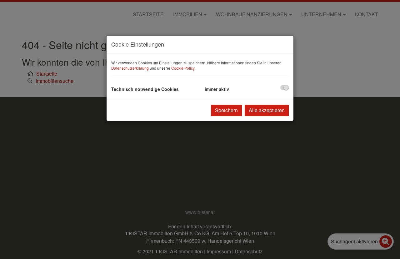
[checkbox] (284, 87)
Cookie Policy (182, 68)
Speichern (226, 110)
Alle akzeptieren (267, 110)
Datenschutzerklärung (130, 68)
